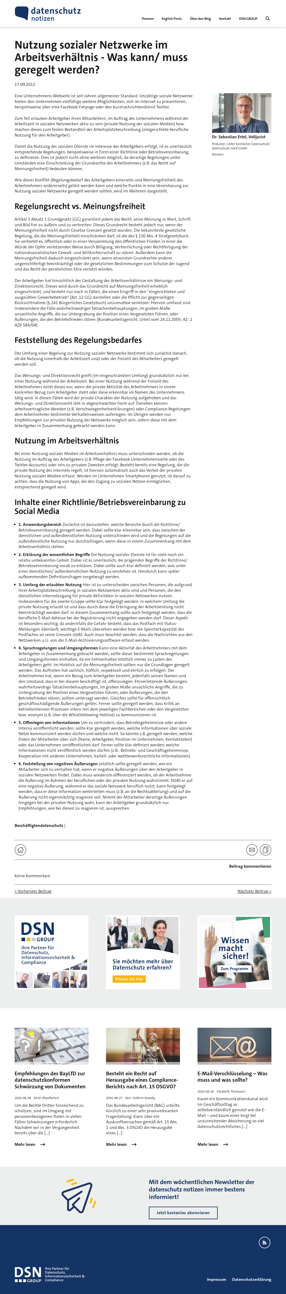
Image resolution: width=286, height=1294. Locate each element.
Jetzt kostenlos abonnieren (183, 1213)
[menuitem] (248, 18)
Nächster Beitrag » (254, 891)
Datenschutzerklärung (251, 1279)
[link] (172, 18)
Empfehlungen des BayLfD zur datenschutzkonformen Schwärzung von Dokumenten (50, 1080)
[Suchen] (268, 18)
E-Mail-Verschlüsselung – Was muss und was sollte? (232, 1077)
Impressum (216, 1279)
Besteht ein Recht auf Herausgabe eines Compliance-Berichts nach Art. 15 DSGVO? (142, 1080)
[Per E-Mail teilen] (252, 850)
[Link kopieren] (265, 850)
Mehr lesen (25, 1144)
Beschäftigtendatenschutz (39, 825)
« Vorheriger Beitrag (33, 891)
